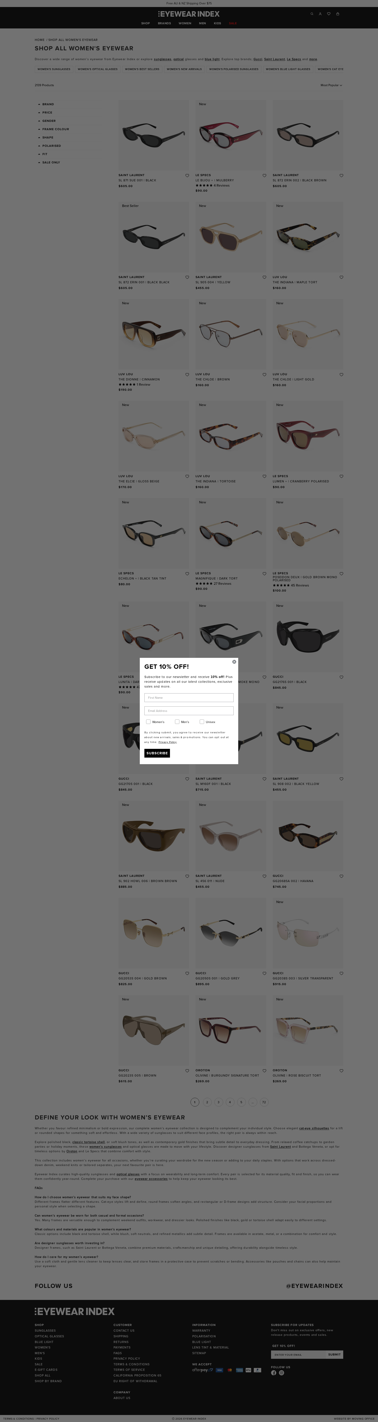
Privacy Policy (168, 742)
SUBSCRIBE (157, 753)
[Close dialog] (234, 662)
